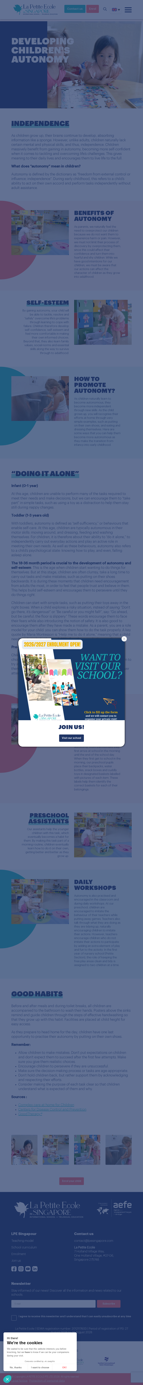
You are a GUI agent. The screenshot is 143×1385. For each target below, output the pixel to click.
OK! (64, 1367)
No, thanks (16, 1367)
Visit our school (71, 738)
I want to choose (40, 1367)
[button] (7, 1379)
